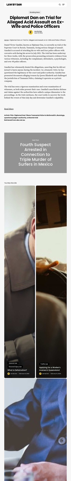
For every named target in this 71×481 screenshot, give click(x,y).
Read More (8, 109)
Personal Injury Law (15, 367)
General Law (13, 363)
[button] (63, 4)
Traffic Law (44, 364)
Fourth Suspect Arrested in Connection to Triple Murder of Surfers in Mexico (35, 153)
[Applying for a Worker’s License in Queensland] (51, 282)
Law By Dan (38, 31)
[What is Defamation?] (19, 282)
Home (6, 40)
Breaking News (35, 12)
